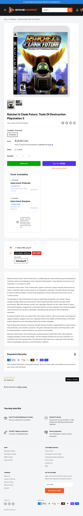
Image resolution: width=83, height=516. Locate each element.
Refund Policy (8, 485)
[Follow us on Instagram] (9, 503)
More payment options (59, 168)
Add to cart (24, 163)
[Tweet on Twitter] (70, 122)
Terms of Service (9, 479)
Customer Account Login (53, 454)
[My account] (77, 10)
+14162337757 (15, 186)
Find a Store (49, 460)
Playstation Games (10, 454)
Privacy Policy (8, 482)
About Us (7, 476)
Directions (34, 190)
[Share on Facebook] (62, 122)
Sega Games (8, 460)
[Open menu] (5, 10)
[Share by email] (74, 122)
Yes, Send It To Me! (54, 490)
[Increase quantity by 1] (29, 156)
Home (5, 19)
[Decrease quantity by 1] (17, 156)
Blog (46, 466)
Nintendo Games (9, 451)
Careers (6, 488)
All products (12, 19)
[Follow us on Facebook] (5, 503)
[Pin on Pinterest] (66, 122)
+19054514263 (15, 204)
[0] (81, 10)
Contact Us (48, 463)
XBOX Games (8, 457)
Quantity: (10, 156)
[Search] (69, 10)
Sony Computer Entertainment (17, 123)
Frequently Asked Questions (54, 457)
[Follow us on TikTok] (13, 503)
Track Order (49, 451)
